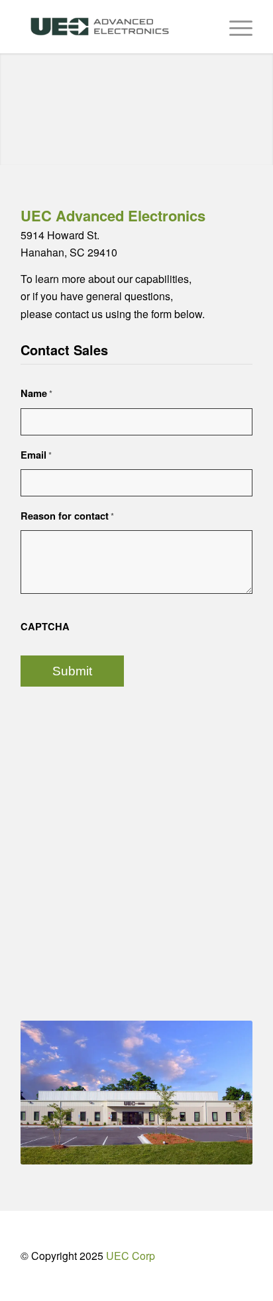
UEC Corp (130, 1255)
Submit (72, 671)
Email (36, 454)
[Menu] (234, 26)
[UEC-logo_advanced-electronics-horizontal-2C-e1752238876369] (113, 26)
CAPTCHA (45, 626)
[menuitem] (234, 26)
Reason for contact (67, 515)
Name (36, 393)
